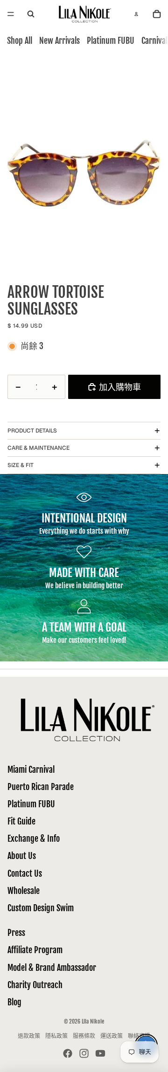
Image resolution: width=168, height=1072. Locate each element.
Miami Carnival (31, 769)
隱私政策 (56, 1035)
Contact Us (24, 873)
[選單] (10, 14)
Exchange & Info (33, 838)
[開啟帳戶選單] (136, 14)
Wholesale (23, 891)
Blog (14, 1002)
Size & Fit (20, 465)
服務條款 (84, 1035)
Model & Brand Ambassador (51, 967)
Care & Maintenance (38, 448)
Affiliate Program (35, 950)
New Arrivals (59, 40)
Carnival (154, 40)
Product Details (32, 430)
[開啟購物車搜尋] (31, 14)
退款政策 (29, 1035)
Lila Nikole (93, 1021)
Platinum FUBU (110, 40)
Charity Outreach (35, 985)
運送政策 (111, 1035)
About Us (21, 856)
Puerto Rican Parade (40, 787)
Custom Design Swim (40, 908)
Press (16, 933)
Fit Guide (21, 821)
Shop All (19, 40)
